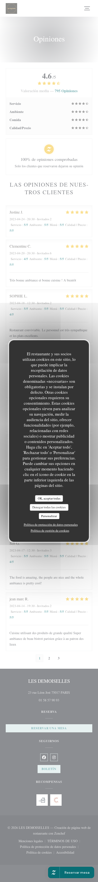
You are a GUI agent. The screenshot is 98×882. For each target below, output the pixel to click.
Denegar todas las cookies (49, 507)
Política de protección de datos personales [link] (51, 524)
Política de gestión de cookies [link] (50, 530)
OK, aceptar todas (49, 498)
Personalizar (49, 516)
